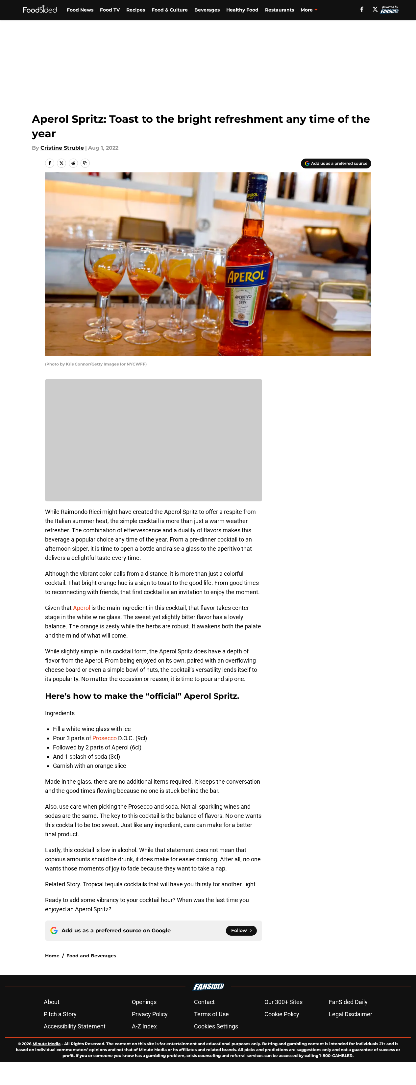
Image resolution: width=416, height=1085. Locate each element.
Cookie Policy (281, 1014)
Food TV (110, 10)
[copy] (85, 163)
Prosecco (104, 738)
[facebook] (361, 9)
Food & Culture (170, 10)
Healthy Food (242, 10)
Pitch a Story (60, 1014)
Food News (80, 10)
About (52, 1001)
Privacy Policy (150, 1014)
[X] (375, 9)
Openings (144, 1001)
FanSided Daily (348, 1001)
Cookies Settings (216, 1026)
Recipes (135, 10)
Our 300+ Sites (283, 1001)
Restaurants (279, 10)
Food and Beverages (91, 956)
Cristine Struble (62, 148)
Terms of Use (211, 1014)
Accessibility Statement (75, 1026)
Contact (204, 1001)
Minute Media (47, 1043)
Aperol (81, 607)
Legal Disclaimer (350, 1014)
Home (52, 956)
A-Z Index (144, 1026)
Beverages (207, 10)
